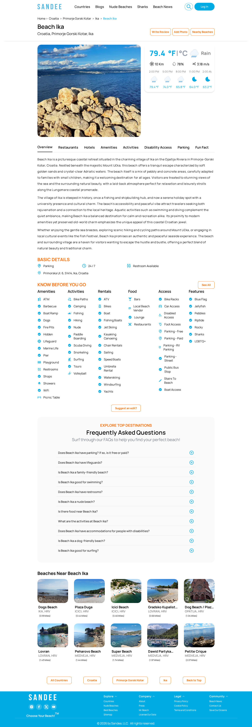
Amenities (109, 147)
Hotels (89, 147)
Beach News (162, 6)
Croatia (54, 18)
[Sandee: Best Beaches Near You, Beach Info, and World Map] (49, 6)
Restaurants (68, 147)
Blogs (99, 6)
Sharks (142, 6)
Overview (44, 147)
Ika (97, 18)
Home (41, 18)
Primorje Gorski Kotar (77, 18)
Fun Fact (202, 147)
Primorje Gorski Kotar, (70, 33)
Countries (82, 6)
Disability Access (158, 147)
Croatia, (44, 33)
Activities (131, 147)
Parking (183, 147)
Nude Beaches (120, 6)
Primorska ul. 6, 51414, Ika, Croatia (65, 273)
